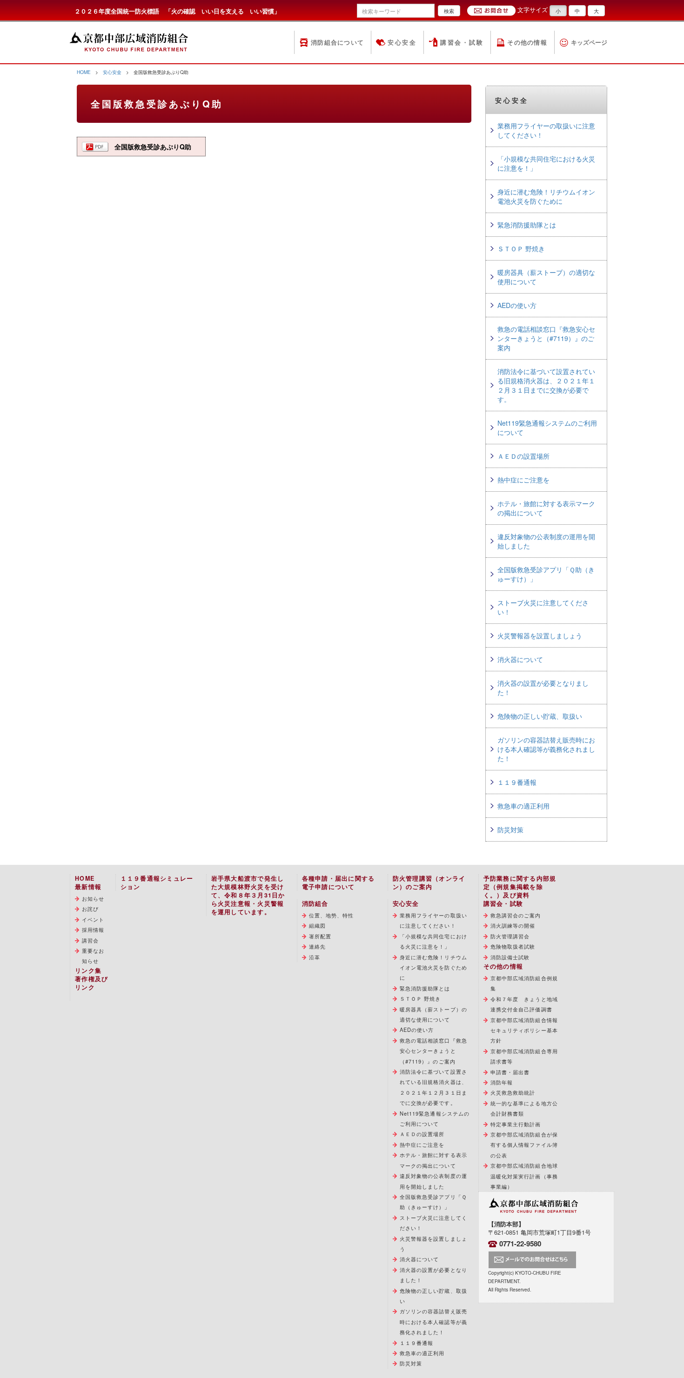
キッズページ (589, 42)
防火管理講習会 (510, 936)
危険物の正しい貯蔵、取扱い (539, 716)
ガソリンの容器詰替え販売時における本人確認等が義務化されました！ (546, 749)
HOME (84, 71)
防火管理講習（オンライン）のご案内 (429, 882)
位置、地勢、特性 (331, 915)
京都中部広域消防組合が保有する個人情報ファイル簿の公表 (524, 1144)
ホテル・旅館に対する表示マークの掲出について (546, 508)
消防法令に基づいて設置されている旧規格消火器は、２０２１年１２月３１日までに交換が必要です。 (546, 385)
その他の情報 (527, 42)
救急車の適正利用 (523, 805)
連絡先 (317, 946)
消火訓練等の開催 (513, 925)
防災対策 (510, 829)
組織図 (317, 925)
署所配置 (320, 936)
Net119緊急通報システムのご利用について (547, 427)
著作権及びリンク (91, 983)
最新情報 (88, 887)
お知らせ (93, 898)
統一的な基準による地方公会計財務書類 (524, 1108)
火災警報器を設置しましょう (539, 635)
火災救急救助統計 (513, 1092)
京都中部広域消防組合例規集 (524, 983)
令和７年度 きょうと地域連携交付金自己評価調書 (524, 1004)
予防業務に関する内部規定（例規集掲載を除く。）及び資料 (520, 886)
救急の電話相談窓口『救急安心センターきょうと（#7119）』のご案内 (546, 338)
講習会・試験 (461, 42)
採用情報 (93, 929)
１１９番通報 (516, 782)
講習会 (90, 940)
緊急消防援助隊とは (526, 224)
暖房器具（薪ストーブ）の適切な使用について (546, 277)
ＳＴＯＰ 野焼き (521, 248)
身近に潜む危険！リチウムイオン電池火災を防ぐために (546, 196)
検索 (449, 10)
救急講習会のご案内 (515, 915)
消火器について (520, 659)
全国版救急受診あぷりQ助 (152, 146)
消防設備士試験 (510, 957)
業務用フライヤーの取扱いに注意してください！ (546, 130)
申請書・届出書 (510, 1072)
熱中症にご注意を (523, 479)
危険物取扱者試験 (513, 946)
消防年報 (501, 1082)
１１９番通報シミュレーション (157, 882)
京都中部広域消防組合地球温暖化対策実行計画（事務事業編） (524, 1176)
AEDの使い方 (516, 305)
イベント (93, 919)
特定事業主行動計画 (515, 1124)
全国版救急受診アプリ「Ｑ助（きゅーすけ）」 (546, 574)
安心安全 (402, 42)
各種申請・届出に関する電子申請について (338, 882)
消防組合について (337, 42)
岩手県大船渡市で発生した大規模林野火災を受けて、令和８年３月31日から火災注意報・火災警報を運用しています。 (248, 895)
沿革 (314, 957)
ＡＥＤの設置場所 (523, 456)
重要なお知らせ (93, 955)
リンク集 (88, 970)
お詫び (90, 908)
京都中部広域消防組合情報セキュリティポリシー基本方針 (524, 1030)
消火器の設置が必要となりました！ (543, 687)
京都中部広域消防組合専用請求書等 (524, 1056)
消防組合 (315, 903)
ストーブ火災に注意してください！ (543, 607)
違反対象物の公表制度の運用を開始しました (546, 541)
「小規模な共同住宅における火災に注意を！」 (546, 163)
